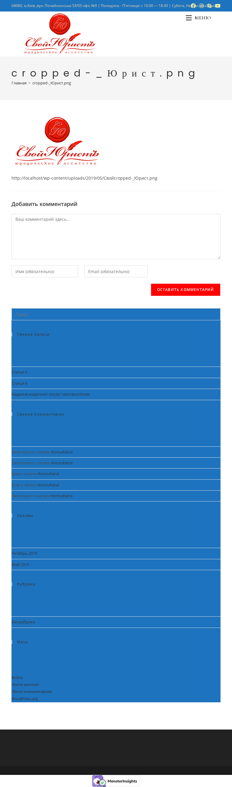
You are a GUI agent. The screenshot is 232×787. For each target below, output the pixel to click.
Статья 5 (19, 372)
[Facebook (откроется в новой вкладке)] (193, 6)
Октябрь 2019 (24, 553)
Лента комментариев (31, 691)
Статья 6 (19, 383)
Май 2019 (20, 564)
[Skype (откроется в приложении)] (209, 6)
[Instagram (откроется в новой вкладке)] (201, 6)
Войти (17, 677)
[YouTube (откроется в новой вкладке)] (217, 6)
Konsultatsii (61, 452)
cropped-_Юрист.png (51, 83)
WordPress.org (24, 698)
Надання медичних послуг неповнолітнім (50, 394)
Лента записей (25, 684)
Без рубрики (23, 622)
